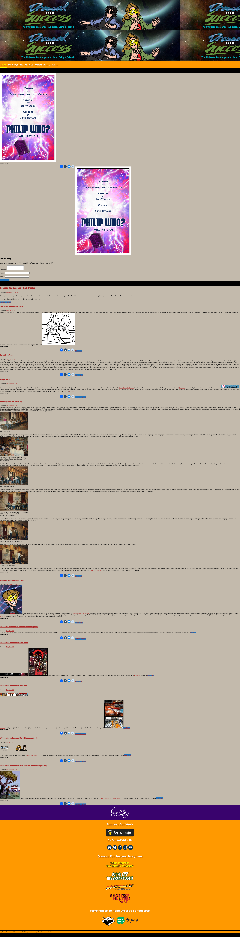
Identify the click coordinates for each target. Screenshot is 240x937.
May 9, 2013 (10, 647)
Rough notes (5, 379)
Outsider (2, 728)
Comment (3, 269)
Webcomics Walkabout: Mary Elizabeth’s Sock (18, 738)
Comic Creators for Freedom (81, 613)
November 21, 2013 (12, 405)
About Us (29, 65)
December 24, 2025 (12, 292)
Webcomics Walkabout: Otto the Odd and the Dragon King (23, 765)
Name (2, 273)
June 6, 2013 (10, 631)
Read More (192, 632)
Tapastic (71, 391)
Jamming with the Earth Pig (11, 401)
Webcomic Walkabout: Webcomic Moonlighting (19, 626)
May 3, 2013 (10, 690)
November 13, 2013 (12, 584)
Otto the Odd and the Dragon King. (109, 798)
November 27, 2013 (12, 383)
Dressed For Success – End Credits (17, 288)
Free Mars (137, 675)
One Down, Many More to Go (11, 306)
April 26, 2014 (10, 310)
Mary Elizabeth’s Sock (33, 755)
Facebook (182, 388)
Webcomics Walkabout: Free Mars (14, 642)
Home (3, 65)
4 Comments (79, 622)
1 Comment (78, 351)
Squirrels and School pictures (12, 580)
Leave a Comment (5, 302)
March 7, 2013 (10, 742)
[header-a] (14, 750)
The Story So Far (15, 65)
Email (1, 276)
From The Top (41, 65)
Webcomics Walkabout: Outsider (13, 685)
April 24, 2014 (10, 359)
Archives (53, 65)
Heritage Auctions (96, 570)
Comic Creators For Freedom (126, 388)
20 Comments (79, 375)
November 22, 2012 (12, 770)
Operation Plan (6, 355)
